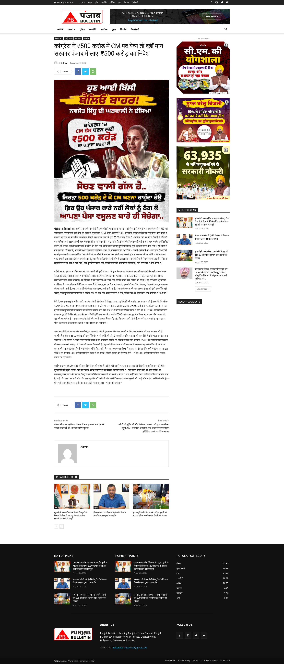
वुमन (119, 2)
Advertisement (211, 660)
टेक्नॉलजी (135, 2)
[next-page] (61, 526)
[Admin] (56, 63)
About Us (197, 660)
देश (66, 38)
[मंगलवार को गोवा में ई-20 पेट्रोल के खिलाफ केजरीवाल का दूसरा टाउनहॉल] (112, 496)
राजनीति (103, 2)
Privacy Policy (184, 660)
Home (82, 2)
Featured (58, 38)
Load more (202, 289)
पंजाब (90, 2)
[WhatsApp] (93, 71)
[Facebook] (211, 2)
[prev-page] (56, 526)
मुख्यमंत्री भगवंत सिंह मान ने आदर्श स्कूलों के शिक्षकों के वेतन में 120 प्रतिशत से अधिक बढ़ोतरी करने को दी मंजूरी (70, 515)
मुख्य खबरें (78, 38)
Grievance (225, 660)
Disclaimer (170, 660)
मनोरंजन (112, 2)
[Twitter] (221, 2)
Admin (64, 63)
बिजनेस (126, 2)
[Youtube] (227, 2)
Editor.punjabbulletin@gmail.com (130, 647)
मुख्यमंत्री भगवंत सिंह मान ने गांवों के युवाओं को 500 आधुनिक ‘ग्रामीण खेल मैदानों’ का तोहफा (211, 254)
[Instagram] (216, 2)
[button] (226, 29)
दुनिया (96, 2)
